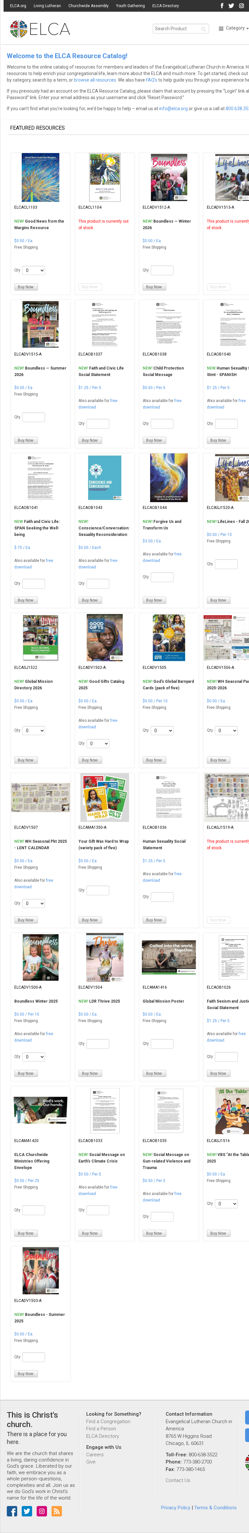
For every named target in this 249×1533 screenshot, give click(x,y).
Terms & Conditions (215, 1508)
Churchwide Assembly (88, 6)
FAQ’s (151, 80)
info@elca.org (173, 108)
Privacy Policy (175, 1508)
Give (91, 1462)
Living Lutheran (47, 6)
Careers (95, 1455)
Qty (17, 270)
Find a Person (101, 1429)
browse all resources (95, 80)
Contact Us (178, 1480)
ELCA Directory (165, 6)
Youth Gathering (130, 6)
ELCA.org (18, 6)
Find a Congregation (108, 1421)
